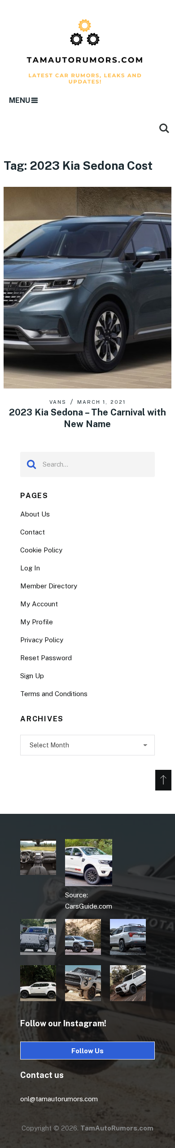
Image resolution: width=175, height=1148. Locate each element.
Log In (30, 568)
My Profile (36, 622)
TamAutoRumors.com (116, 1128)
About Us (35, 514)
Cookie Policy (41, 550)
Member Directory (48, 586)
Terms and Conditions (54, 694)
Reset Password (46, 658)
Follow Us (87, 1051)
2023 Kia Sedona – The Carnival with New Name (87, 418)
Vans (57, 402)
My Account (39, 604)
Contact (32, 532)
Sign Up (32, 676)
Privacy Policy (41, 640)
